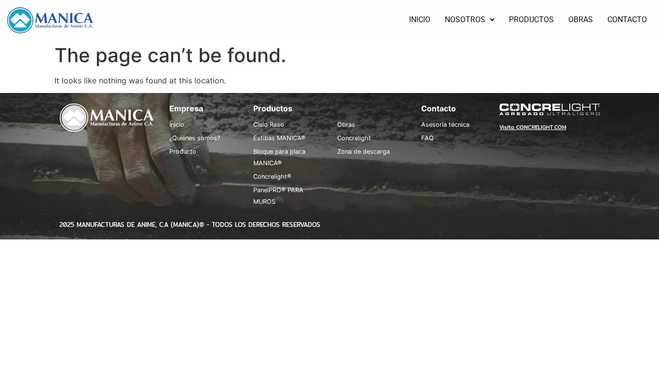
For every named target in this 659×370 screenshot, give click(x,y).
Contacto (438, 108)
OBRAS (580, 19)
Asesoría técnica (445, 124)
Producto (182, 151)
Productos (272, 108)
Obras (346, 124)
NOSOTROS (465, 19)
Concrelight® (272, 176)
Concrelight (354, 138)
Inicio (176, 124)
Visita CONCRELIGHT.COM (532, 127)
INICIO (419, 19)
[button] (470, 20)
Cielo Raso (268, 124)
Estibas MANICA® (279, 138)
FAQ (427, 138)
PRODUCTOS (531, 19)
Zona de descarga (363, 151)
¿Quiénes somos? (194, 138)
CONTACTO (627, 19)
